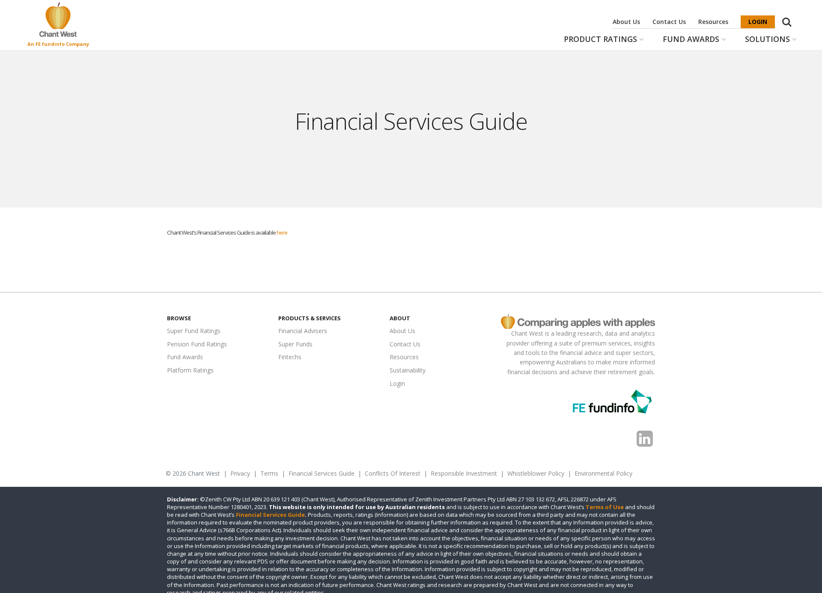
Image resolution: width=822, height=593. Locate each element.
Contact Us (669, 22)
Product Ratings (600, 39)
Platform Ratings (190, 370)
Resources (713, 22)
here (282, 232)
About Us (626, 22)
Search (786, 17)
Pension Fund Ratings (197, 344)
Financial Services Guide (321, 473)
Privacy (240, 473)
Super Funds (295, 344)
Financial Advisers (302, 331)
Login (757, 22)
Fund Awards (691, 39)
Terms (269, 473)
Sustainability (408, 370)
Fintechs (289, 357)
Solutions (767, 39)
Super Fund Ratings (193, 331)
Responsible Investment (464, 473)
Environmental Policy (603, 473)
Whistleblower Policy (535, 473)
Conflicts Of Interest (392, 473)
